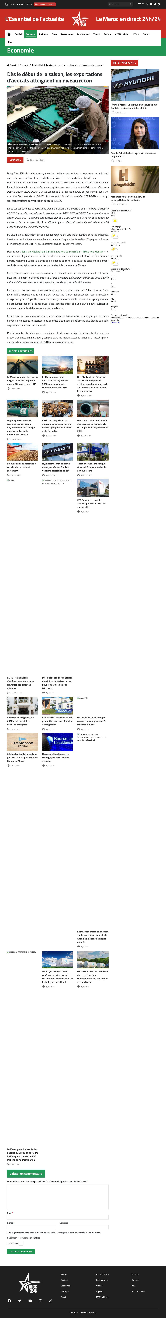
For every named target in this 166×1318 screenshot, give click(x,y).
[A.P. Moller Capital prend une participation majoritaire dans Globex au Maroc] (22, 742)
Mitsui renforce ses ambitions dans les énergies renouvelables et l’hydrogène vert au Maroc (92, 976)
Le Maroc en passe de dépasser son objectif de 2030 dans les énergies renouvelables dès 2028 (55, 382)
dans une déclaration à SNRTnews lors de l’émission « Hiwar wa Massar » (63, 251)
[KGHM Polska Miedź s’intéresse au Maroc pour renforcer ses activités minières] (22, 577)
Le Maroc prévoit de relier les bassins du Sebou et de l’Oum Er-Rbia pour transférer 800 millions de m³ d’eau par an (22, 1154)
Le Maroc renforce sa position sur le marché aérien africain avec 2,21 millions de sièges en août (92, 936)
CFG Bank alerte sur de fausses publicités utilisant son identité (91, 503)
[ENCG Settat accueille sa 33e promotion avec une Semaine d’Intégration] (58, 706)
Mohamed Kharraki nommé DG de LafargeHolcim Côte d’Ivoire (128, 198)
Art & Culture (67, 34)
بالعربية (107, 34)
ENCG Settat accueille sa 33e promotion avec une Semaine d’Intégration (57, 721)
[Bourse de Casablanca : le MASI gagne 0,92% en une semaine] (58, 742)
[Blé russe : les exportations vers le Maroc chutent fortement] (22, 452)
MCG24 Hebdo (121, 34)
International (83, 34)
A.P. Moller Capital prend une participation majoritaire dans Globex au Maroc (22, 757)
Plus (10, 42)
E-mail (11, 1223)
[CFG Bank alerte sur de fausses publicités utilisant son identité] (93, 488)
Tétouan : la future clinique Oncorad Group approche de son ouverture (91, 467)
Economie (30, 34)
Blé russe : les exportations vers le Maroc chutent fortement (21, 467)
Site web (64, 1223)
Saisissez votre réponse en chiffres (23, 1238)
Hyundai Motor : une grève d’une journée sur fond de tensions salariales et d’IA (56, 467)
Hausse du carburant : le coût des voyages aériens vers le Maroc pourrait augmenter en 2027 (92, 425)
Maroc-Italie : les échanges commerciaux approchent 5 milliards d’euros (91, 721)
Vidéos (96, 34)
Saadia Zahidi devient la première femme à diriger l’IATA (133, 155)
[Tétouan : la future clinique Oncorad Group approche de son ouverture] (93, 452)
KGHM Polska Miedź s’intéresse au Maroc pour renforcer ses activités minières (20, 683)
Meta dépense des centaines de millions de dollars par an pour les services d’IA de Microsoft (57, 683)
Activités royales (139, 1291)
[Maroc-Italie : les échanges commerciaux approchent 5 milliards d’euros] (93, 706)
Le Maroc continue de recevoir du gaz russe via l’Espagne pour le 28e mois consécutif (22, 380)
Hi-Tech (135, 34)
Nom (10, 1213)
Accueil (13, 65)
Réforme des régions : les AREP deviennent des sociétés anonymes (20, 721)
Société (18, 34)
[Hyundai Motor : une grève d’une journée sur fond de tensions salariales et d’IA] (58, 452)
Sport (54, 34)
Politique (43, 34)
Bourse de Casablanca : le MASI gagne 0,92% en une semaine (55, 757)
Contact (146, 34)
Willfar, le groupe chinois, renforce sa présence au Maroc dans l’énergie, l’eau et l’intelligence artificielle (57, 976)
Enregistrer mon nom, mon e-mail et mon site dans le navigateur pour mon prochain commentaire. (55, 1232)
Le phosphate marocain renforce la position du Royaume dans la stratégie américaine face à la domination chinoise (21, 427)
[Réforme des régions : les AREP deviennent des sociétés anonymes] (22, 706)
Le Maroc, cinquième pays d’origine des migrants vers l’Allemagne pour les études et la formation (56, 425)
